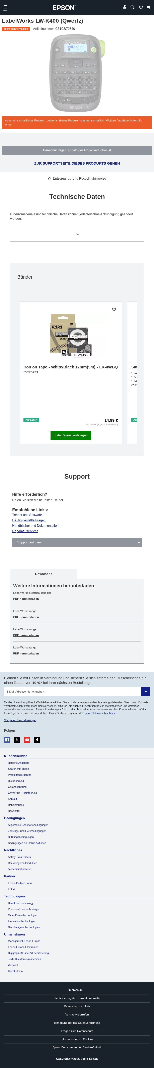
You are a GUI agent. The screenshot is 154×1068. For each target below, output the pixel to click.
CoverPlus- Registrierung (22, 792)
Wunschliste (141, 8)
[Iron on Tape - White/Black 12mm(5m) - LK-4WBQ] (70, 336)
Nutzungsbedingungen (21, 836)
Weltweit (13, 965)
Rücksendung (16, 780)
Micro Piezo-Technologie (22, 915)
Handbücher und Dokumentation (35, 525)
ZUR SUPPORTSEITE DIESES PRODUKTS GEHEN (77, 163)
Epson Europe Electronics (23, 947)
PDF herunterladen (26, 598)
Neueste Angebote (18, 762)
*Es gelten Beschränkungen (20, 720)
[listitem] (43, 574)
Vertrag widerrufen (77, 1014)
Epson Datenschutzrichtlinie (100, 713)
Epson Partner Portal (20, 883)
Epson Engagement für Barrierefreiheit (77, 1047)
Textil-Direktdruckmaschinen (24, 959)
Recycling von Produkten (22, 863)
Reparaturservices (25, 531)
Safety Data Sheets (19, 857)
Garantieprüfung (17, 786)
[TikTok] (37, 740)
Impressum (75, 989)
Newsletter (14, 810)
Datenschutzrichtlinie (77, 1006)
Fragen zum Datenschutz (77, 1031)
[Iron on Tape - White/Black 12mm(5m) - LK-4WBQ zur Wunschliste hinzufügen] (114, 310)
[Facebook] (7, 740)
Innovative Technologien (22, 921)
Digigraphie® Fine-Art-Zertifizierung (28, 953)
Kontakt (12, 798)
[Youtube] (27, 740)
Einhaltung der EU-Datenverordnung (77, 1022)
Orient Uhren (15, 971)
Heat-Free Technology (20, 903)
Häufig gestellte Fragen (29, 520)
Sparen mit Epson (18, 768)
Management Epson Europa (24, 941)
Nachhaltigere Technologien (24, 927)
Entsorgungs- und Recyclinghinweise (79, 178)
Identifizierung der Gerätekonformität (77, 998)
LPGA (11, 889)
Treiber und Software (27, 515)
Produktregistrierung (19, 774)
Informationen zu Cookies (77, 1039)
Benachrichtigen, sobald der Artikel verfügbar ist (77, 150)
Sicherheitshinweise (19, 869)
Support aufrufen (29, 542)
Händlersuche (16, 804)
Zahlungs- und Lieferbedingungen (27, 830)
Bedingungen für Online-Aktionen (27, 842)
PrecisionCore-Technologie (23, 909)
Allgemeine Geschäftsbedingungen (28, 824)
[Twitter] (17, 740)
